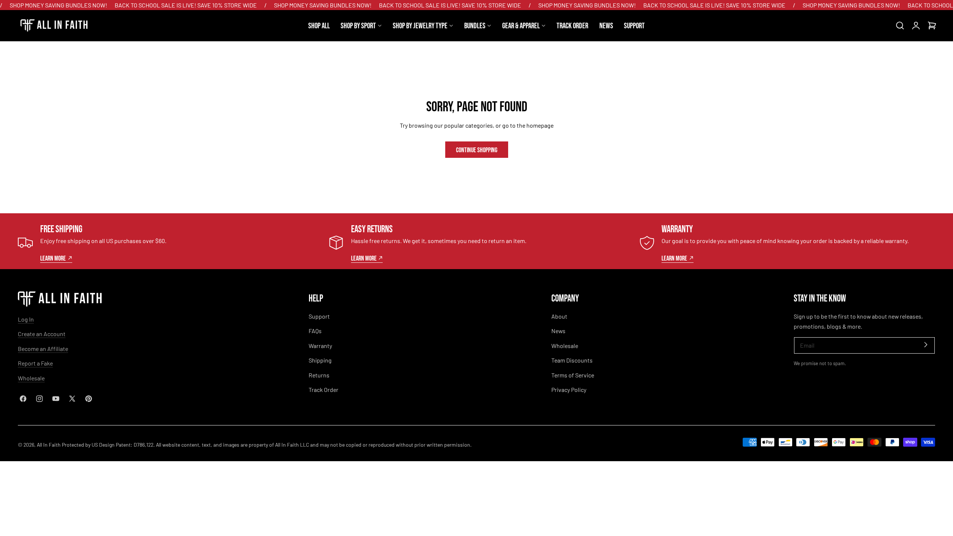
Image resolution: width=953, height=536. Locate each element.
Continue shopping (476, 149)
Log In (26, 319)
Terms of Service (572, 375)
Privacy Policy (568, 389)
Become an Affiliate (43, 348)
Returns (319, 375)
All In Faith (49, 444)
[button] (900, 26)
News (558, 330)
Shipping (320, 360)
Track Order (323, 389)
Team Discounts (572, 360)
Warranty (320, 345)
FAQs (315, 330)
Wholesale (31, 378)
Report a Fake (35, 363)
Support (319, 316)
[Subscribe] (926, 345)
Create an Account (42, 333)
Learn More (53, 258)
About (559, 316)
